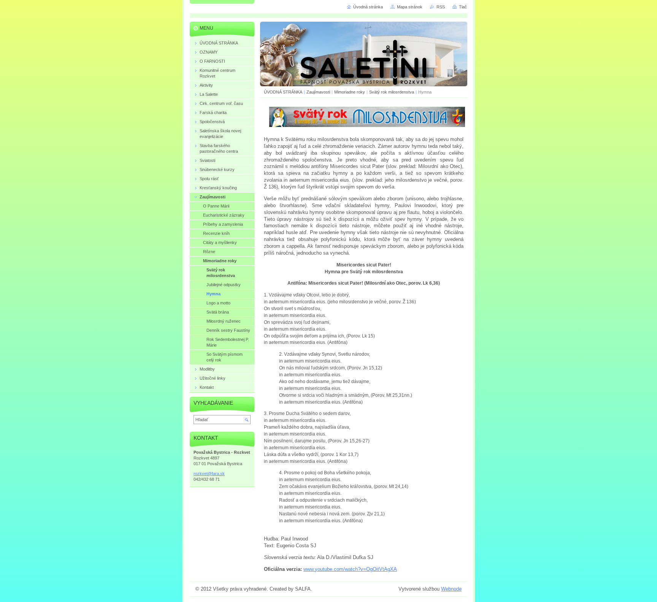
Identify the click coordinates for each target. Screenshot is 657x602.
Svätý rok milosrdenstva (391, 92)
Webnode (451, 589)
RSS (440, 7)
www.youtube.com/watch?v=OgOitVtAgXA (350, 569)
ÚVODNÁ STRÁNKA (283, 92)
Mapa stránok (409, 7)
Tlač (463, 7)
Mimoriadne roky (349, 92)
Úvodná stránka (368, 7)
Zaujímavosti (318, 92)
